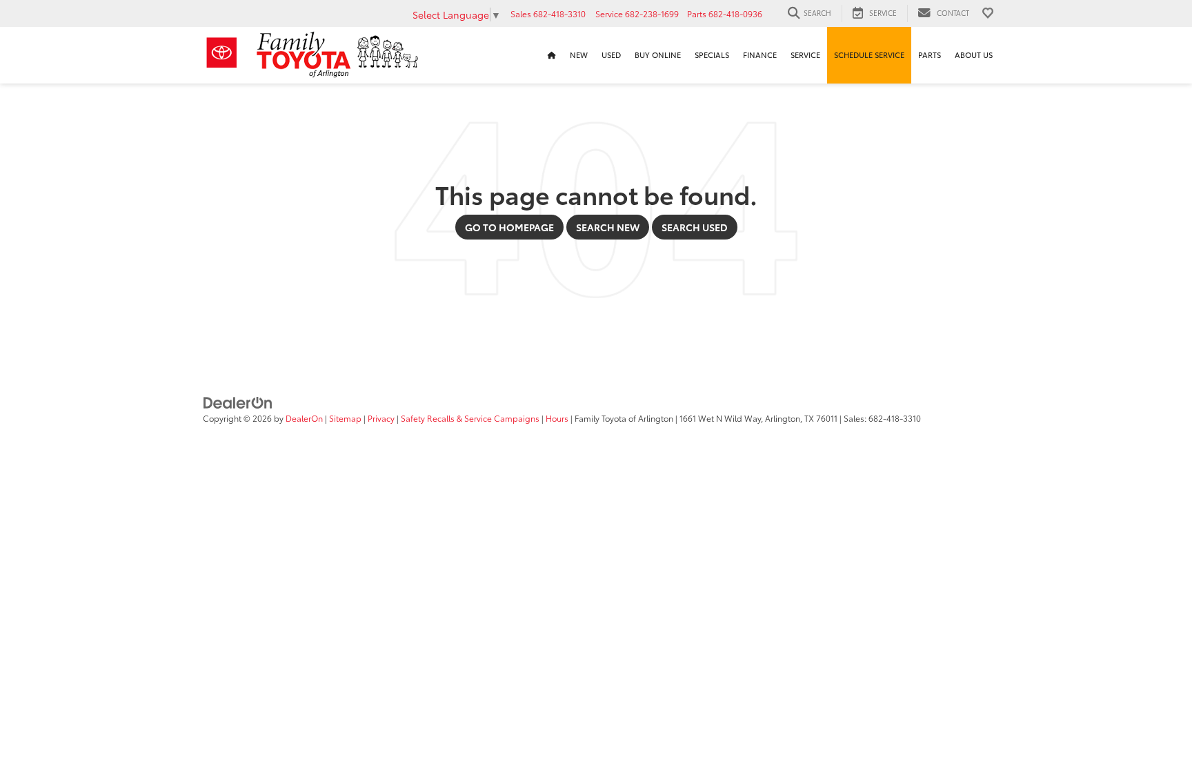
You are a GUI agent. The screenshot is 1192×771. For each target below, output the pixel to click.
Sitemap (345, 418)
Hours (557, 418)
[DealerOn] (238, 402)
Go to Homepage (509, 227)
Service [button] (805, 55)
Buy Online (658, 55)
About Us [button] (974, 55)
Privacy (381, 418)
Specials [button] (712, 55)
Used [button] (611, 55)
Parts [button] (929, 55)
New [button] (579, 55)
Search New (607, 227)
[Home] (552, 55)
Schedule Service (869, 55)
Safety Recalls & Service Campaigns (470, 418)
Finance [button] (760, 55)
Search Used (695, 227)
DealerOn (304, 418)
